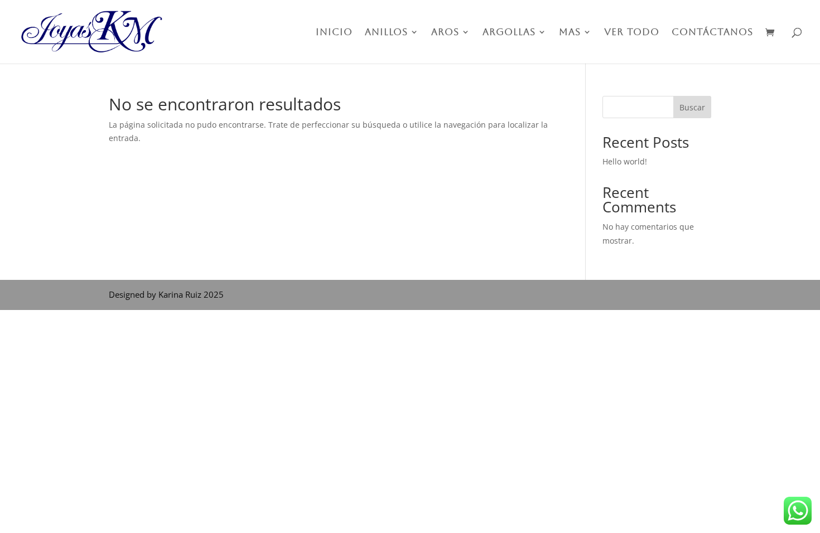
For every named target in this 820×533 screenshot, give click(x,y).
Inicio (334, 32)
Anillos (386, 32)
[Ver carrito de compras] (772, 33)
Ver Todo (631, 32)
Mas (570, 32)
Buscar (692, 107)
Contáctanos (712, 32)
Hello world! (624, 161)
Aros (445, 32)
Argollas (509, 32)
